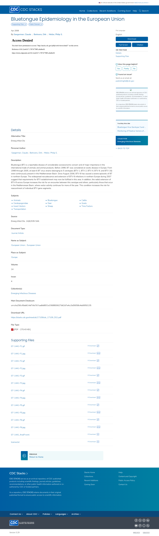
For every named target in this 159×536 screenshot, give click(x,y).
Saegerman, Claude (22, 34)
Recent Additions (108, 10)
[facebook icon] (136, 520)
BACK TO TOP (123, 148)
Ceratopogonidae (21, 203)
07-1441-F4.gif (18, 390)
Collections (92, 10)
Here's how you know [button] (141, 3)
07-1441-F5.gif (18, 405)
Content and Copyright (128, 476)
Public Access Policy (127, 480)
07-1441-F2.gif (18, 361)
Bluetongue (52, 200)
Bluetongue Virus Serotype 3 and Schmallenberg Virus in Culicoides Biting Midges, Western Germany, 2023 (131, 127)
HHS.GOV (136, 532)
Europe (14, 257)
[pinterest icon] (140, 525)
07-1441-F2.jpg (18, 368)
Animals (17, 200)
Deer (50, 203)
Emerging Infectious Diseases (23, 293)
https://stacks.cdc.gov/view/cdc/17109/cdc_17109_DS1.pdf (36, 317)
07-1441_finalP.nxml (20, 434)
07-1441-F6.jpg (18, 427)
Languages (60, 514)
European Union (18, 245)
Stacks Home (89, 472)
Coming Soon (124, 10)
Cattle (84, 200)
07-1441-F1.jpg (18, 353)
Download (92, 346)
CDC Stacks (17, 473)
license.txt (15, 442)
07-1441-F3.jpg (18, 383)
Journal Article (17, 233)
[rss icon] (148, 525)
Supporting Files (122, 56)
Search (145, 10)
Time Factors (87, 206)
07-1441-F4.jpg (18, 398)
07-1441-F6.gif (18, 420)
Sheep (50, 206)
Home (82, 10)
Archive (75, 514)
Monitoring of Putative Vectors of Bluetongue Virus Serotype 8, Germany (131, 131)
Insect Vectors (19, 206)
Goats (84, 203)
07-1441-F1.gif (18, 346)
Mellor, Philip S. (55, 34)
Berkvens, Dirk (40, 34)
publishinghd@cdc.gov (125, 81)
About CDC (31, 514)
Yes (118, 68)
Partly (126, 68)
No (134, 68)
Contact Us (123, 484)
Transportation (20, 209)
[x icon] (140, 520)
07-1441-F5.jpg (18, 412)
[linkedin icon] (148, 520)
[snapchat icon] (144, 525)
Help (135, 10)
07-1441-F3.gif (18, 375)
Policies (46, 514)
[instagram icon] (144, 520)
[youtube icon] (136, 525)
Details (118, 53)
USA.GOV (146, 532)
